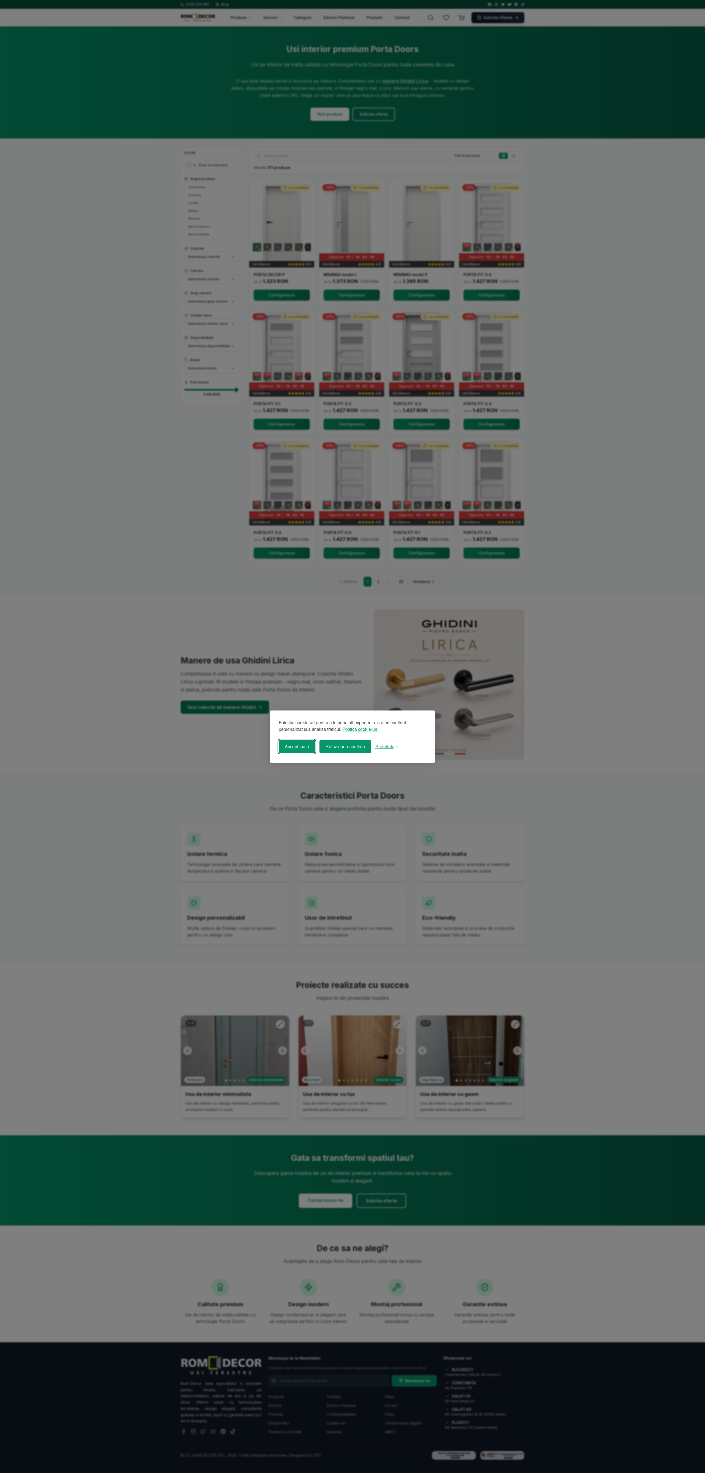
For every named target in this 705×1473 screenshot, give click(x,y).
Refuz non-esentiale (345, 746)
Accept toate (297, 746)
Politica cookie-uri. (360, 729)
